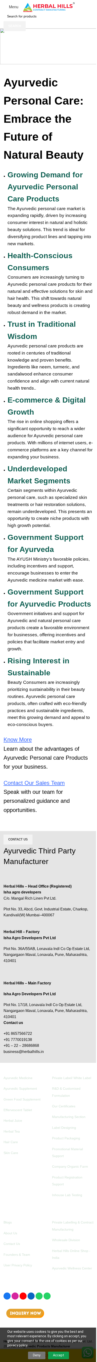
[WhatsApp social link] (39, 1296)
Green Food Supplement (22, 1099)
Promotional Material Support (67, 1152)
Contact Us (18, 839)
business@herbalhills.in (24, 1052)
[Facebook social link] (7, 1296)
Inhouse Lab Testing (67, 1195)
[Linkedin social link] (31, 1296)
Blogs (8, 1222)
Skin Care (11, 1153)
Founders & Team (17, 1254)
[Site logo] (49, 7)
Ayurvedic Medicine (18, 1078)
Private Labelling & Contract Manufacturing (72, 1225)
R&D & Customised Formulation (66, 1092)
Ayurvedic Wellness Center (72, 1268)
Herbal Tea (12, 1131)
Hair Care (11, 1142)
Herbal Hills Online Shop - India (71, 1254)
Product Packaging (66, 1138)
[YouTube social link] (23, 1296)
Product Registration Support (67, 1180)
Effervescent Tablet (18, 1110)
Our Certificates (63, 1106)
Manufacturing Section (68, 1117)
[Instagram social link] (15, 1296)
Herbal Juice (13, 1120)
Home (21, 58)
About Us (10, 1233)
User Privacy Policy (18, 1265)
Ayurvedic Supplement (20, 1088)
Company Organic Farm (70, 1166)
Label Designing (64, 1128)
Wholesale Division (66, 1240)
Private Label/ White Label (71, 1078)
